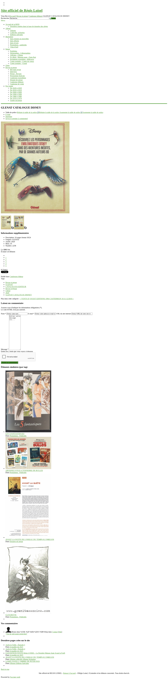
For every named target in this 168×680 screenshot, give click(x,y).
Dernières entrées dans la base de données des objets (29, 26)
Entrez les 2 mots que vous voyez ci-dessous (17, 351)
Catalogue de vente (17, 84)
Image (7, 49)
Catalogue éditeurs (35, 16)
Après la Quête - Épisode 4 (15, 649)
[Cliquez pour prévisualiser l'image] (35, 213)
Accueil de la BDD (12, 24)
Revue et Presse (11, 289)
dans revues (14, 43)
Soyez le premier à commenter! (16, 119)
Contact (55, 632)
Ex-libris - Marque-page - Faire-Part (23, 57)
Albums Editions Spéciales (19, 663)
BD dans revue (15, 70)
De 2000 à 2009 (16, 92)
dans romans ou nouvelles (19, 39)
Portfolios (13, 51)
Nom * (3, 314)
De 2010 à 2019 (16, 90)
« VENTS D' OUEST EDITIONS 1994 (35, 299)
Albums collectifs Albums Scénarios (23, 659)
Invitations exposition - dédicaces (22, 59)
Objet (7, 65)
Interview (13, 72)
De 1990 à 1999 (16, 94)
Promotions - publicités (18, 45)
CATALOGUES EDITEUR (15, 287)
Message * (5, 349)
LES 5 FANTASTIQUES (14, 434)
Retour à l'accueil (69, 673)
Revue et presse (22, 16)
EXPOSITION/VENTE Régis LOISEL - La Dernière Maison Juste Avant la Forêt (35, 653)
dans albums (14, 41)
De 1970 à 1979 (16, 98)
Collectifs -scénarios (17, 33)
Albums (13, 31)
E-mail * (31, 314)
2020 (7, 293)
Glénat (7, 291)
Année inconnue (16, 100)
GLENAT (9, 285)
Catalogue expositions (18, 78)
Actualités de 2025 (16, 647)
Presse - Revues (15, 74)
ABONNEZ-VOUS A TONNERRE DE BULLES (24, 470)
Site (60, 632)
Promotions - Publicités (18, 436)
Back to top (5, 669)
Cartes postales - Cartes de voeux (22, 61)
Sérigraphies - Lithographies (20, 53)
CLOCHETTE (10, 615)
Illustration (9, 37)
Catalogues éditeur (16, 277)
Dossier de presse (16, 80)
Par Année (9, 86)
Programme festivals (17, 76)
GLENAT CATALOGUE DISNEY (18, 295)
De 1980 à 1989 (16, 96)
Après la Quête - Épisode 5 (15, 645)
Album (8, 28)
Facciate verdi (15, 677)
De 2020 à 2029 (16, 88)
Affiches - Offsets (16, 55)
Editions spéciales (16, 35)
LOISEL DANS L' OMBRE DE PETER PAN (22, 661)
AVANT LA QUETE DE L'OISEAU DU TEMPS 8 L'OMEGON (29, 539)
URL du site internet (63, 314)
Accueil (13, 16)
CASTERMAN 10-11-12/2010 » (62, 299)
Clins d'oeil (14, 47)
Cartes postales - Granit (18, 63)
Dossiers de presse (16, 541)
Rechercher (5, 18)
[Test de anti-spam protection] (8, 632)
